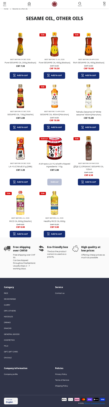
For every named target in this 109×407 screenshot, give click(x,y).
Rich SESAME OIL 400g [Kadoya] (88, 63)
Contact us (59, 293)
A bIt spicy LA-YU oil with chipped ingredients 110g (54, 165)
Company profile (11, 374)
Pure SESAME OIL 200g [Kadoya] (20, 63)
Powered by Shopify (98, 403)
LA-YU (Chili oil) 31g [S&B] (20, 167)
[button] (104, 4)
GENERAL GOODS (12, 334)
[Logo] (54, 4)
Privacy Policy (61, 374)
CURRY (7, 305)
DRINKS (7, 322)
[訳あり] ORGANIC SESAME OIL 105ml (89, 168)
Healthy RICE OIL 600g (54, 221)
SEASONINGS (10, 299)
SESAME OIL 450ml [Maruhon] (54, 114)
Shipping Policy (61, 386)
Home (6, 9)
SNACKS (7, 328)
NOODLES (8, 317)
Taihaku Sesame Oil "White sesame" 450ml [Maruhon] (88, 113)
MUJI (6, 346)
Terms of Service (62, 380)
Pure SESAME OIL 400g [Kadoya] (54, 63)
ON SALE (8, 358)
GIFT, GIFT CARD (11, 352)
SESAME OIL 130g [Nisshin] (20, 114)
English (9, 402)
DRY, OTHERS (10, 311)
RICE (6, 293)
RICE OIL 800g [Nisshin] (20, 221)
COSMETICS (9, 340)
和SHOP (87, 403)
